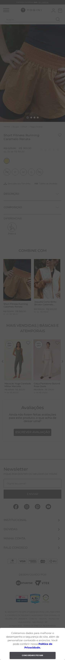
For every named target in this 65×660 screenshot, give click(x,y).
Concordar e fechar (32, 655)
